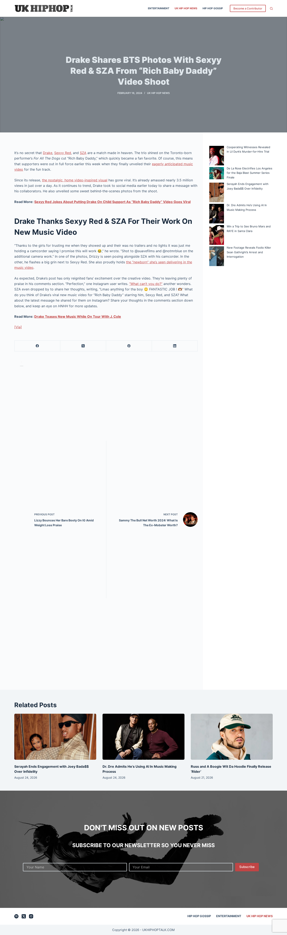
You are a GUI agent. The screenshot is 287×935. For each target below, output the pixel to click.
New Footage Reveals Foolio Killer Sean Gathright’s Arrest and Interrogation (249, 252)
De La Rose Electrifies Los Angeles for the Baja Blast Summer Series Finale (249, 173)
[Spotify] (16, 916)
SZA (83, 153)
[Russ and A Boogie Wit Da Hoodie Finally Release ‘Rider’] (232, 737)
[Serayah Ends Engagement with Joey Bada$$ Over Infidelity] (55, 737)
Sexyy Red (62, 153)
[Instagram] (31, 916)
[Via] (18, 327)
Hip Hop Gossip (213, 8)
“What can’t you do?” (145, 284)
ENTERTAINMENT (158, 8)
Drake (47, 153)
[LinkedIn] (175, 346)
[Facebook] (37, 346)
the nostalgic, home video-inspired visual (74, 180)
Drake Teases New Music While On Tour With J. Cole (77, 316)
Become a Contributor (247, 8)
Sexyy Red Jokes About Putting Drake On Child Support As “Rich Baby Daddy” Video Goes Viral (112, 202)
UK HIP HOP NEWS (186, 8)
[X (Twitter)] (83, 346)
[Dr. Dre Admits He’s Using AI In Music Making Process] (143, 737)
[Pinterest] (129, 346)
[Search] (271, 8)
